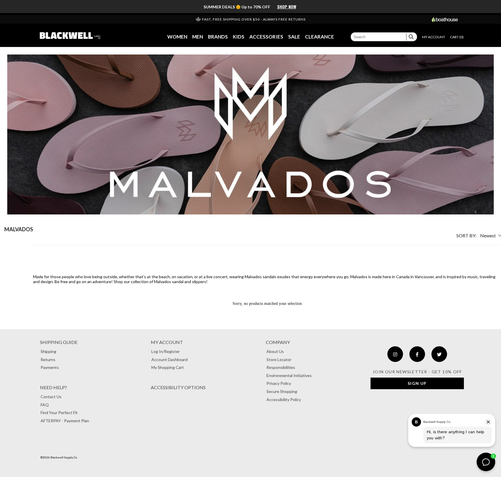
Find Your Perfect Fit (59, 412)
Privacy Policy (278, 383)
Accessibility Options (178, 387)
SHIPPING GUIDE (58, 342)
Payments (50, 367)
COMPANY (278, 342)
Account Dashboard (169, 359)
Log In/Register (165, 351)
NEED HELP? (53, 387)
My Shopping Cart (167, 367)
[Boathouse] (445, 19)
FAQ (45, 404)
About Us (275, 351)
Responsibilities (280, 367)
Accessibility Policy (283, 399)
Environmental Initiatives (289, 375)
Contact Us (51, 396)
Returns (48, 359)
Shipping (48, 351)
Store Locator (278, 359)
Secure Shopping (281, 391)
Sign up (417, 383)
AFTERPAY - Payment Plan (65, 420)
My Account (167, 342)
